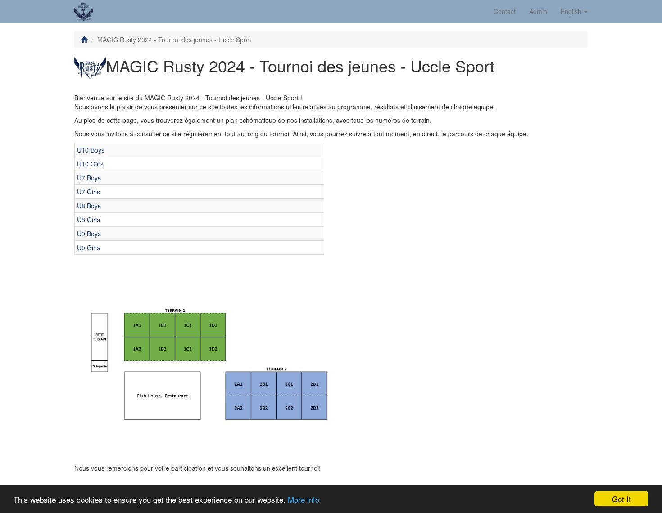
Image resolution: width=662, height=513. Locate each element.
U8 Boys (89, 205)
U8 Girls (88, 219)
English (572, 11)
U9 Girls (88, 247)
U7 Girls (88, 191)
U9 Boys (89, 233)
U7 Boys (89, 177)
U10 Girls (90, 163)
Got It (621, 498)
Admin (538, 11)
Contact (505, 11)
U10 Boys (90, 149)
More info (303, 499)
